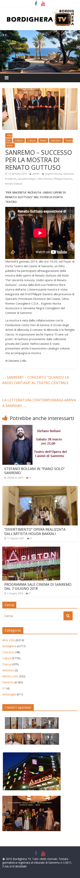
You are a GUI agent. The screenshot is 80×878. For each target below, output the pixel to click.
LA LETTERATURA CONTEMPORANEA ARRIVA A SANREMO (39, 403)
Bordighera (9, 646)
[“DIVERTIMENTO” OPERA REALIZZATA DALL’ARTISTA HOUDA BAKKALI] (39, 488)
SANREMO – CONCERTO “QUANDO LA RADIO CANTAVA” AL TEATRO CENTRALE (35, 380)
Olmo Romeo (44, 178)
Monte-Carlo (10, 676)
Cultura (19, 140)
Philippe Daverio (63, 178)
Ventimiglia (9, 694)
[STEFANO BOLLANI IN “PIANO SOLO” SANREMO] (35, 427)
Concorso (8, 652)
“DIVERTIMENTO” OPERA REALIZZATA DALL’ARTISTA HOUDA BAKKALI (34, 531)
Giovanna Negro (27, 178)
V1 (3, 688)
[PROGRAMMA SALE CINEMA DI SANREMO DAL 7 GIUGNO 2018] (31, 549)
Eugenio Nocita (53, 173)
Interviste (8, 670)
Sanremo (56, 140)
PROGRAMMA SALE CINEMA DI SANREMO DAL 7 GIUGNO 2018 (37, 586)
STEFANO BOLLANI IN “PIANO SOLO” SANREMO (34, 470)
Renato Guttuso (13, 183)
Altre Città (8, 640)
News (43, 140)
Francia (6, 664)
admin (35, 173)
